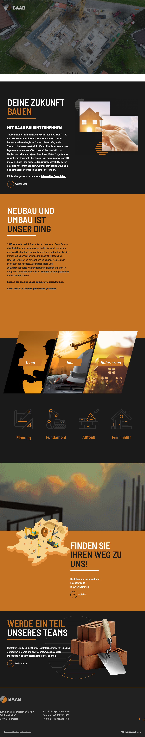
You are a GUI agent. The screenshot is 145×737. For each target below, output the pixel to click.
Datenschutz (15, 732)
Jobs (70, 362)
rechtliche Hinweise (25, 732)
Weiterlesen (21, 183)
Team (30, 362)
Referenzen (111, 362)
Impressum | (8, 732)
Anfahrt (82, 594)
